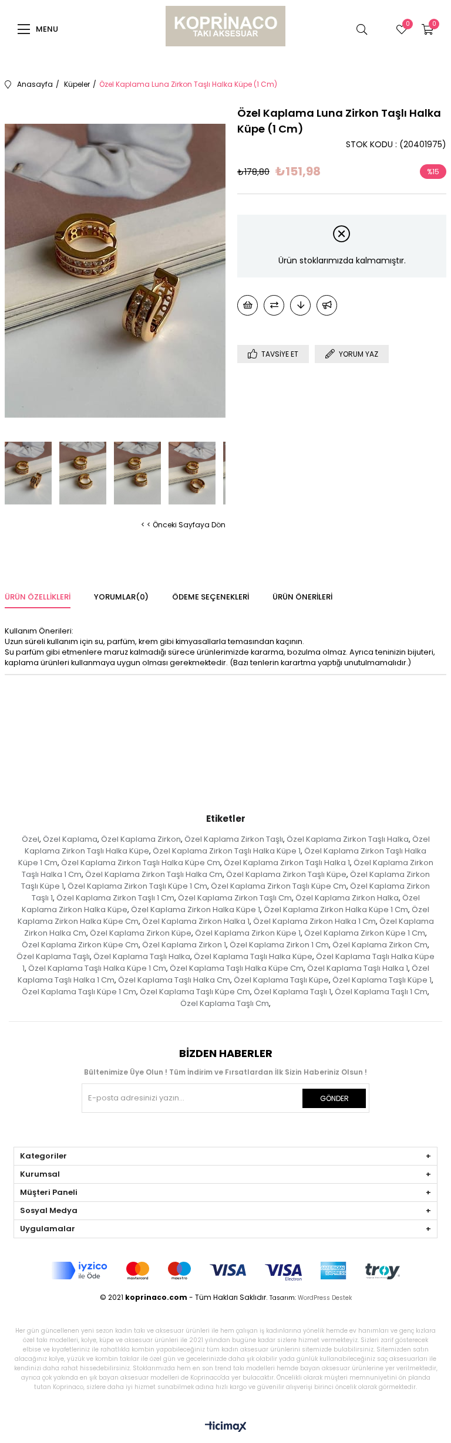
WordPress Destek (325, 1297)
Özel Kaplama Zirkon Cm (380, 944)
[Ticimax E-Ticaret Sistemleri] (226, 1427)
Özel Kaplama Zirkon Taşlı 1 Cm (115, 897)
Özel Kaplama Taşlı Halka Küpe (253, 956)
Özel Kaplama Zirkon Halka (347, 897)
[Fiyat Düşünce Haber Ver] (300, 305)
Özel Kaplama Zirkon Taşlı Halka (348, 839)
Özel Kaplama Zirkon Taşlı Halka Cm (154, 874)
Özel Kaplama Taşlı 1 (292, 991)
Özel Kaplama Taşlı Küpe (281, 979)
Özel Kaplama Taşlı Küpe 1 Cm (79, 991)
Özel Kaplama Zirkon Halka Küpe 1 (195, 909)
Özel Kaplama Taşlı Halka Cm (174, 979)
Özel (30, 839)
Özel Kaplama (70, 839)
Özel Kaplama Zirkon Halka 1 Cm (314, 921)
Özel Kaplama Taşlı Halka (141, 956)
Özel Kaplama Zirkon (141, 839)
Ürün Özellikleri (37, 596)
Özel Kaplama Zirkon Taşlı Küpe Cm (278, 886)
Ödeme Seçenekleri (210, 596)
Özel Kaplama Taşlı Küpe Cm (195, 991)
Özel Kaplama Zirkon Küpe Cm (80, 944)
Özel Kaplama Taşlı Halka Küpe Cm (237, 968)
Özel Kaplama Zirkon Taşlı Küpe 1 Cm (137, 886)
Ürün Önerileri (302, 596)
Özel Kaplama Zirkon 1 (184, 944)
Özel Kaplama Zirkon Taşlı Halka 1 (287, 862)
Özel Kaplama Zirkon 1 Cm (279, 944)
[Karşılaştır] (274, 305)
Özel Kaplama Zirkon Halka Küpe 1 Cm (336, 909)
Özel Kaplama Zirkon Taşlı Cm (235, 897)
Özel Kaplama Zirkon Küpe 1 (248, 933)
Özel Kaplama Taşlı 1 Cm (381, 991)
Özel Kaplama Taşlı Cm (224, 1003)
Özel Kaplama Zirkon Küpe (140, 933)
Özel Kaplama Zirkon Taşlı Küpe (286, 874)
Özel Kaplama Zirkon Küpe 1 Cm (364, 933)
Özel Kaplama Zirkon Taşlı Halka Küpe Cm (140, 862)
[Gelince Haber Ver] (327, 305)
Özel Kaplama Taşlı (53, 956)
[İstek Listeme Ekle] (247, 305)
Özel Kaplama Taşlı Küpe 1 (382, 979)
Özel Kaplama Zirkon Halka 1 (196, 921)
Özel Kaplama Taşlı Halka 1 (357, 968)
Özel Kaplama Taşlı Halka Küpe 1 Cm (97, 968)
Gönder (334, 1098)
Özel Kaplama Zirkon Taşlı (233, 839)
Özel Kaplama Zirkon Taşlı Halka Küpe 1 (227, 850)
